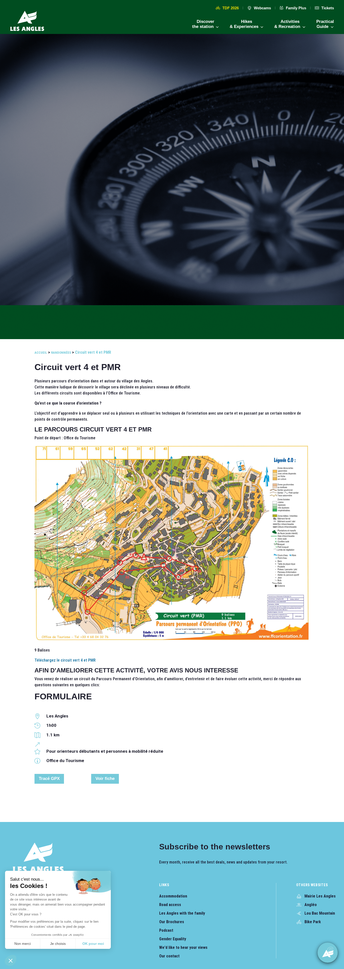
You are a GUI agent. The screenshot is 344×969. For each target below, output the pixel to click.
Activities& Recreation (287, 24)
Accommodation (173, 896)
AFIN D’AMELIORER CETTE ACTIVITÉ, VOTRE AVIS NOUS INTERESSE (136, 670)
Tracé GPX (49, 778)
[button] (11, 960)
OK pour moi (93, 944)
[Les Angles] (27, 21)
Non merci (22, 944)
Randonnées (61, 352)
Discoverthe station (203, 24)
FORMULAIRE (63, 696)
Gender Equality (172, 939)
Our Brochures (171, 921)
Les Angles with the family (182, 913)
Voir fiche (105, 778)
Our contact (169, 956)
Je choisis (58, 944)
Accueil (41, 352)
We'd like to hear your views (183, 947)
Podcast (166, 930)
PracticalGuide (325, 24)
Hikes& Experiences (245, 24)
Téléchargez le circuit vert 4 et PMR (65, 660)
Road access (170, 904)
